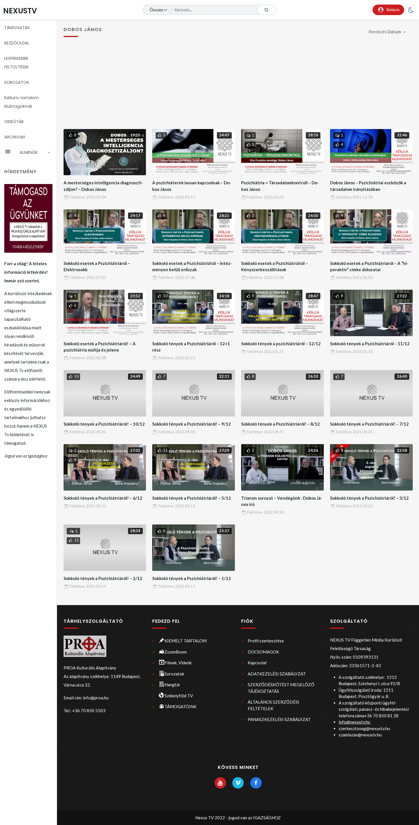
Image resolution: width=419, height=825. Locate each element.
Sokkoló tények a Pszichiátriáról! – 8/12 (280, 423)
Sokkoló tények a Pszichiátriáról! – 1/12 (191, 578)
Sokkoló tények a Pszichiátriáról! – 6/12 (103, 498)
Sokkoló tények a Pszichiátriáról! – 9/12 (191, 423)
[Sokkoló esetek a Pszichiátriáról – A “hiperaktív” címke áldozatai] (371, 232)
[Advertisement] (238, 86)
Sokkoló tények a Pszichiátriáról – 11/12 (370, 343)
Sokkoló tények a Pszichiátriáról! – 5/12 (191, 498)
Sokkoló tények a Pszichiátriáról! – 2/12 (103, 578)
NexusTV (20, 10)
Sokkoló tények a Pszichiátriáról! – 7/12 (369, 423)
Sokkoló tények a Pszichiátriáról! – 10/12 (104, 423)
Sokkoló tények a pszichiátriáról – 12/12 (281, 343)
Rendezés (385, 31)
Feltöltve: (88, 197)
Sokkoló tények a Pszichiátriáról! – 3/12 (369, 498)
